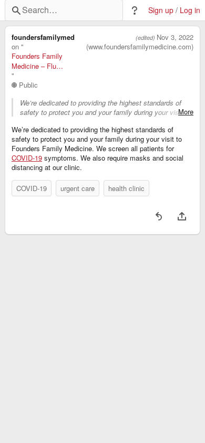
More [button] (185, 112)
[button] (134, 10)
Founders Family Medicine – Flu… (37, 60)
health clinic (126, 188)
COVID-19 (27, 158)
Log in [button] (190, 10)
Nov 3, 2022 (175, 37)
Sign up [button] (160, 10)
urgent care (77, 188)
